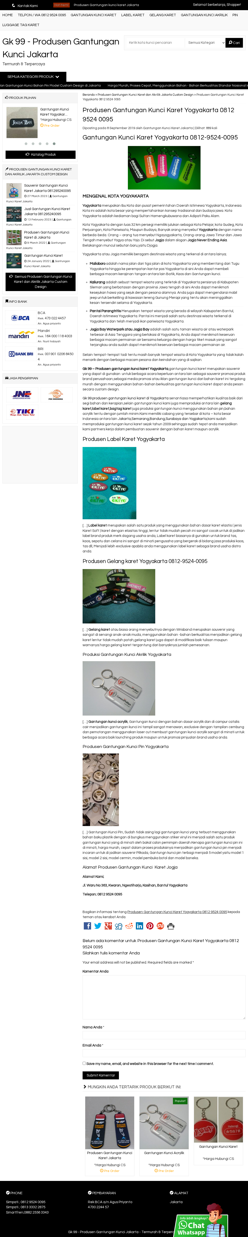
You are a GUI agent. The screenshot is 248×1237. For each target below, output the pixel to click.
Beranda (89, 94)
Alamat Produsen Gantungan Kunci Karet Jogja (130, 867)
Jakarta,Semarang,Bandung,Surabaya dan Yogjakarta (162, 419)
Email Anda (92, 1045)
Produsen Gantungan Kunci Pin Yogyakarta (126, 746)
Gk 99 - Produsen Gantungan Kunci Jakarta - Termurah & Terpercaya (124, 1232)
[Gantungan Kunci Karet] (218, 1119)
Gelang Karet (162, 15)
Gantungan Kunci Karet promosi (99, 5)
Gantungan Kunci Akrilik (204, 15)
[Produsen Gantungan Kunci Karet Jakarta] (109, 1122)
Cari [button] (236, 43)
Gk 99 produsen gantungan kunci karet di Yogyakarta (126, 398)
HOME (7, 15)
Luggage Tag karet (20, 25)
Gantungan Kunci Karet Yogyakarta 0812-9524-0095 (160, 137)
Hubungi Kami (220, 1161)
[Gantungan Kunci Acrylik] (164, 1122)
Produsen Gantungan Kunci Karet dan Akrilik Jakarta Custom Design (146, 94)
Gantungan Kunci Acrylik (164, 1153)
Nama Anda (92, 1027)
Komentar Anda (95, 971)
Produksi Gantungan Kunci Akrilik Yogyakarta (127, 654)
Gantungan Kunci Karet (93, 15)
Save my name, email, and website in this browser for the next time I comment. (150, 1064)
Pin (235, 15)
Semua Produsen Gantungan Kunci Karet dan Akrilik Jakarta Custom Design (43, 282)
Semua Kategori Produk (31, 77)
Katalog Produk (43, 154)
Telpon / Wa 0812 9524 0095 (42, 15)
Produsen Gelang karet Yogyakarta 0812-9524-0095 (145, 561)
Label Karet (133, 15)
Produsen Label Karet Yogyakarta (124, 439)
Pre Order (111, 1172)
